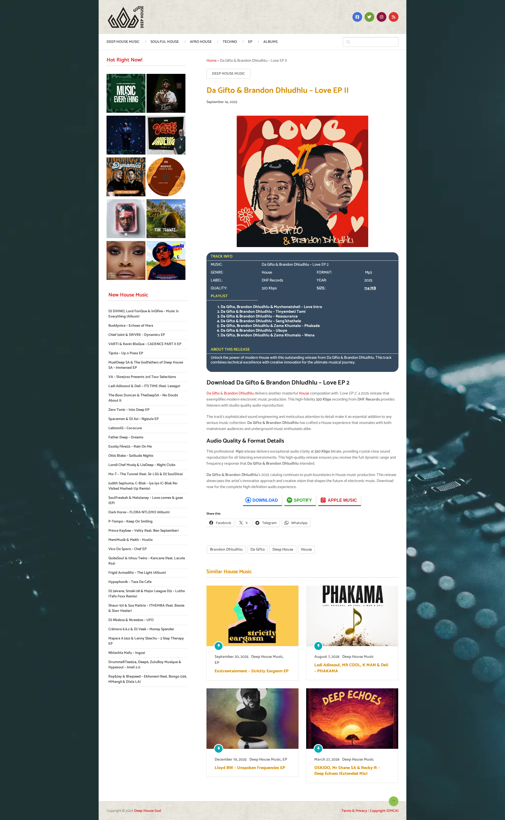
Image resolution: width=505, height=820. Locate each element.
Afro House (201, 42)
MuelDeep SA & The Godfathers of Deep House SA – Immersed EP (145, 365)
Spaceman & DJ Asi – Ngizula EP (133, 419)
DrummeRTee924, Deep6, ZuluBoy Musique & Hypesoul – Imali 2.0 (144, 664)
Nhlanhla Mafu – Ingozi (126, 653)
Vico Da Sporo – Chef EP (127, 549)
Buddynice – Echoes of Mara (130, 326)
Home (211, 60)
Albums (270, 42)
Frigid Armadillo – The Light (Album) (137, 573)
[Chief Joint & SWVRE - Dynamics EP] (126, 177)
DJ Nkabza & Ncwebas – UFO (131, 620)
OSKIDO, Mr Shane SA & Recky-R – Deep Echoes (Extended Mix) (347, 771)
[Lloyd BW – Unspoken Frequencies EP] (252, 718)
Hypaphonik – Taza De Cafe (130, 582)
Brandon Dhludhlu (239, 393)
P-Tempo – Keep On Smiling (130, 522)
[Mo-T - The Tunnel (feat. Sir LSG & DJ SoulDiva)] (166, 219)
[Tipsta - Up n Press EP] (126, 219)
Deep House (282, 549)
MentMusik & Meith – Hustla (130, 540)
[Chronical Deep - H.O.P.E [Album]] (126, 136)
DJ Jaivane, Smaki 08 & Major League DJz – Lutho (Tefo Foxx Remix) (146, 593)
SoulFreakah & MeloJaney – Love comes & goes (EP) (145, 500)
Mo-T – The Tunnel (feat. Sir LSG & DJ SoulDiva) (145, 474)
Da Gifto (213, 393)
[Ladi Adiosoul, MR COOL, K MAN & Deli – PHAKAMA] (352, 616)
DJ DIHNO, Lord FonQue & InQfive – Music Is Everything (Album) (143, 314)
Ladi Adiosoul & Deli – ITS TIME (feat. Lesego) (144, 386)
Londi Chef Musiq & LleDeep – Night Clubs (141, 465)
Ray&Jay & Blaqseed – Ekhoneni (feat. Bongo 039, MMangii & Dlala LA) (147, 679)
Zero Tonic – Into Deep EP (128, 410)
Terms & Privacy (354, 811)
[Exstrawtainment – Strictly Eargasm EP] (252, 616)
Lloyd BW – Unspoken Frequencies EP (250, 768)
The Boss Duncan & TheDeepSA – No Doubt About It (143, 398)
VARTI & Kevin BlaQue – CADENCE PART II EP (144, 344)
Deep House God (147, 811)
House (304, 393)
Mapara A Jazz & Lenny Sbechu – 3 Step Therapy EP (146, 641)
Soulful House (164, 42)
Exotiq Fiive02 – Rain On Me (130, 447)
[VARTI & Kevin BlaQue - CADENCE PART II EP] (166, 136)
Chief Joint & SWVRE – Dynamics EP (136, 335)
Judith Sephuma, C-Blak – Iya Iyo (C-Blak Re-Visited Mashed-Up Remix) (143, 486)
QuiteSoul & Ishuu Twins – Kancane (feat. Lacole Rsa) (146, 561)
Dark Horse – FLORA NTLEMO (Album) (139, 512)
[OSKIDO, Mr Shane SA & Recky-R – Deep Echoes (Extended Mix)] (352, 718)
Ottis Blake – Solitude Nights (130, 456)
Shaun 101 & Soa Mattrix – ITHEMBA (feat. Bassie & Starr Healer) (146, 608)
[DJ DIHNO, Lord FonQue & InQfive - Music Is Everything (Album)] (126, 94)
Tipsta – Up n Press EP (125, 353)
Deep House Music (123, 42)
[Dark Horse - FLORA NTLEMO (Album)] (166, 94)
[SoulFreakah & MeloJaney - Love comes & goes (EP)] (126, 261)
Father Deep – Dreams (125, 437)
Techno (230, 42)
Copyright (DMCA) (384, 811)
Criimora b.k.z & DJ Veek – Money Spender (141, 629)
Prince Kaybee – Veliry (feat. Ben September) (143, 531)
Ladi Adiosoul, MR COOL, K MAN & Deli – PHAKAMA (351, 668)
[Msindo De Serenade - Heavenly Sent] (166, 261)
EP (250, 42)
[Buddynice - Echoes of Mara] (166, 177)
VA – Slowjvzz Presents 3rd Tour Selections (142, 377)
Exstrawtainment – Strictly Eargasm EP (252, 671)
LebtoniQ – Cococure (125, 428)
